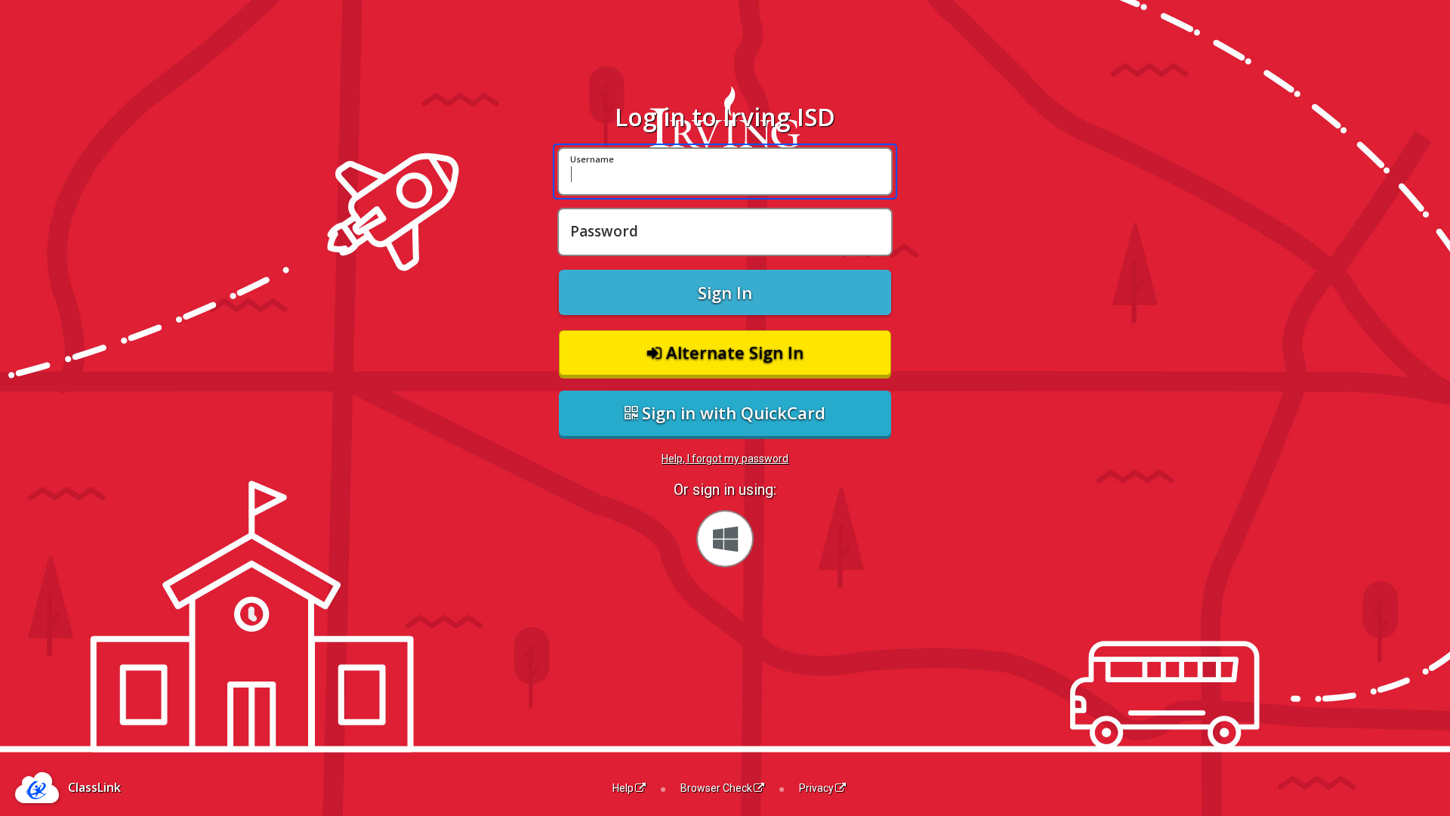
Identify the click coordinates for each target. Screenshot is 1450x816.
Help (623, 788)
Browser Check (716, 788)
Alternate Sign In (733, 352)
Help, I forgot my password (725, 459)
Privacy (816, 788)
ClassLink (94, 787)
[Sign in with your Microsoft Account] (725, 539)
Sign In (725, 292)
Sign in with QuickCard (731, 412)
